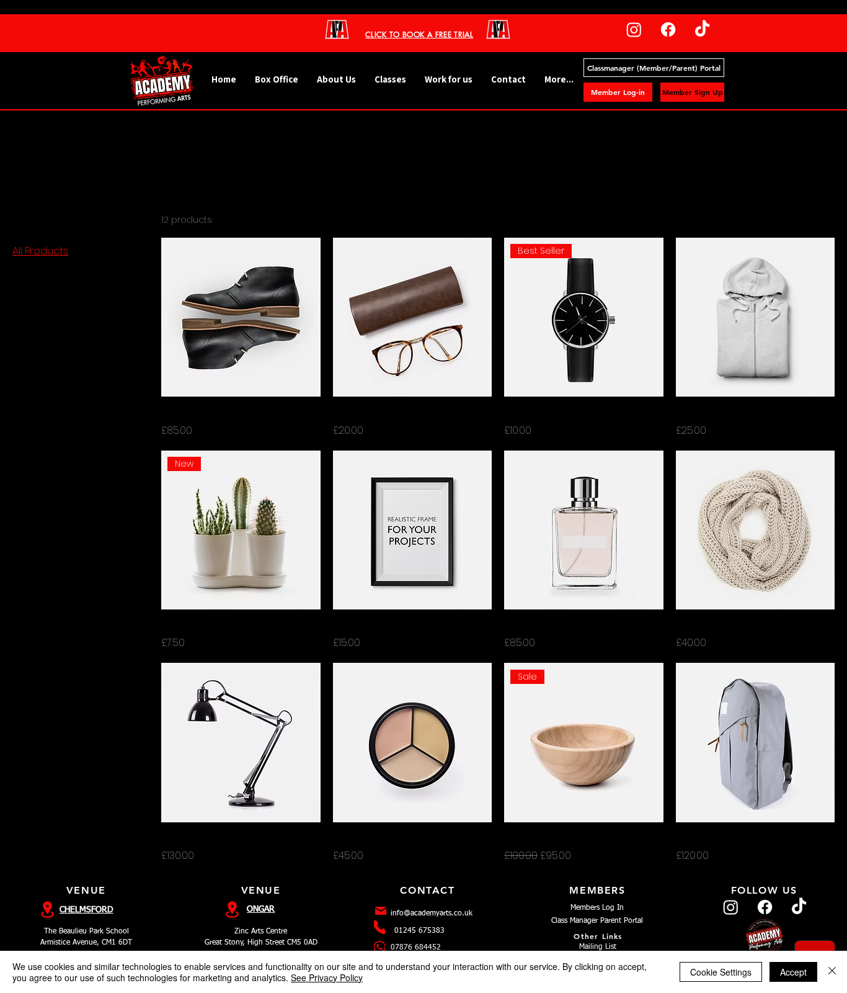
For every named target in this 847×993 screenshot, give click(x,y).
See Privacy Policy (327, 977)
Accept (793, 972)
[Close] (832, 972)
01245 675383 (419, 931)
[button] (390, 79)
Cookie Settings (721, 972)
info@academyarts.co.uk (431, 913)
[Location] (232, 909)
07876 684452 (416, 947)
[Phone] (379, 927)
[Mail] (380, 911)
